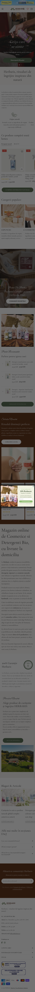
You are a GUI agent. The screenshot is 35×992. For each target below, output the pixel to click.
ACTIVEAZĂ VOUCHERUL (26, 501)
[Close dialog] (33, 486)
